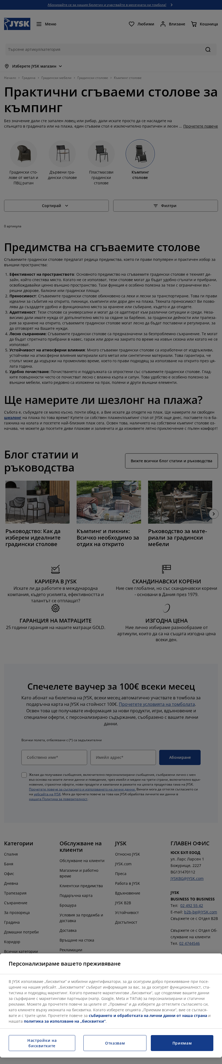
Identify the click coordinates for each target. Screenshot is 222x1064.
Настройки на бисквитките (42, 1043)
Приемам (182, 1043)
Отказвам (115, 1043)
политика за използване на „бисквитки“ (65, 1021)
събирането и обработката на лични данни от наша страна (148, 1015)
